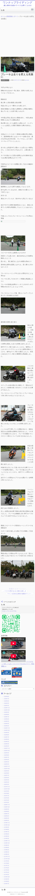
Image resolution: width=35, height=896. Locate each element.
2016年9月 (6, 879)
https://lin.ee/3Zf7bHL (9, 611)
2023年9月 (6, 752)
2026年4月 (6, 705)
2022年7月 (6, 775)
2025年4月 (6, 723)
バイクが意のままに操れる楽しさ (14, 591)
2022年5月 (6, 779)
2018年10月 (7, 843)
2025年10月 (7, 710)
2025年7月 (6, 716)
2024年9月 (6, 732)
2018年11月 (7, 840)
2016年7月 (6, 883)
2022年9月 (6, 770)
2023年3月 (6, 764)
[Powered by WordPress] (27, 892)
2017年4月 (6, 872)
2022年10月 (7, 768)
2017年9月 (6, 861)
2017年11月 (7, 856)
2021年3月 (6, 802)
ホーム (3, 16)
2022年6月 (6, 777)
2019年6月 (6, 834)
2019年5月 (6, 836)
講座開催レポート (12, 16)
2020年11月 (7, 804)
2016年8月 (6, 881)
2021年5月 (6, 798)
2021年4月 (6, 800)
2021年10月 (7, 788)
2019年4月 (6, 838)
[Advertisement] (17, 38)
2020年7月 (6, 813)
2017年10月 (7, 858)
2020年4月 (6, 818)
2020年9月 (6, 809)
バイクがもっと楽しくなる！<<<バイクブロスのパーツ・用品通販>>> (17, 664)
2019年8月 (6, 829)
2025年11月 (7, 707)
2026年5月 (6, 703)
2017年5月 (6, 870)
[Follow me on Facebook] (4, 10)
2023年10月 (7, 750)
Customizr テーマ (13, 894)
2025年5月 (6, 721)
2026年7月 (6, 698)
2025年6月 (6, 719)
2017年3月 (6, 874)
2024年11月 (7, 728)
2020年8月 (6, 811)
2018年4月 (6, 854)
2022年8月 (6, 773)
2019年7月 (6, 831)
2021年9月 (6, 791)
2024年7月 (6, 737)
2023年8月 (6, 755)
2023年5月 (6, 761)
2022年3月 (6, 784)
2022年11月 (7, 766)
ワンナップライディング (17, 2)
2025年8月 (6, 714)
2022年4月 (6, 782)
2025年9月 (6, 712)
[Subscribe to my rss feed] (2, 10)
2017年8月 (6, 863)
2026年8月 (6, 696)
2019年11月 (7, 822)
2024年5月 (6, 741)
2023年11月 (7, 748)
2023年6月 (6, 759)
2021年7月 (6, 795)
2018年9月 (6, 845)
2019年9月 (6, 827)
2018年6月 (6, 849)
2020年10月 (7, 807)
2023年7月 (6, 757)
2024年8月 (6, 734)
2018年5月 (6, 852)
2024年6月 (6, 739)
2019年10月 (7, 825)
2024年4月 (6, 743)
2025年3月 (6, 725)
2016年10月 (7, 876)
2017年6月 (6, 867)
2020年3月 (6, 820)
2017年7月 (6, 865)
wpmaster (27, 80)
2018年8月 (6, 847)
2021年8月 (6, 793)
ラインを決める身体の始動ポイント (20, 594)
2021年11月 (7, 786)
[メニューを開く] (32, 9)
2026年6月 (6, 701)
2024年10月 (7, 730)
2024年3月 (6, 746)
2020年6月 (6, 816)
